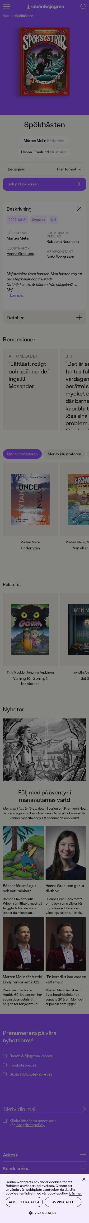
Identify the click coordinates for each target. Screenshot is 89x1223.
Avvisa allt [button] (63, 1202)
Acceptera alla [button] (24, 1202)
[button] (44, 1212)
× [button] (83, 1179)
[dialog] (44, 611)
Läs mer (75, 1193)
